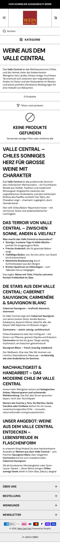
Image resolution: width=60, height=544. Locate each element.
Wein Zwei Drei (24, 528)
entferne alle (46, 138)
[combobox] (30, 31)
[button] (56, 18)
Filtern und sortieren (32, 105)
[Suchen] (3, 31)
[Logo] (30, 18)
